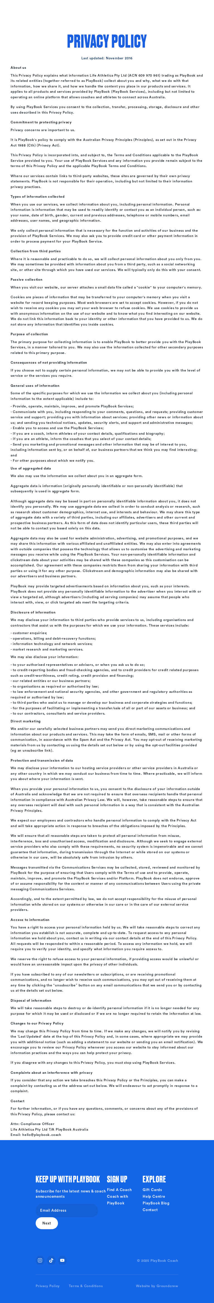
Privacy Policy (48, 1286)
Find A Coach (119, 1190)
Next (46, 1223)
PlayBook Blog (156, 1203)
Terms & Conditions (86, 1286)
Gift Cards (152, 1190)
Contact (150, 1210)
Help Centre (154, 1196)
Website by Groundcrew (157, 1286)
